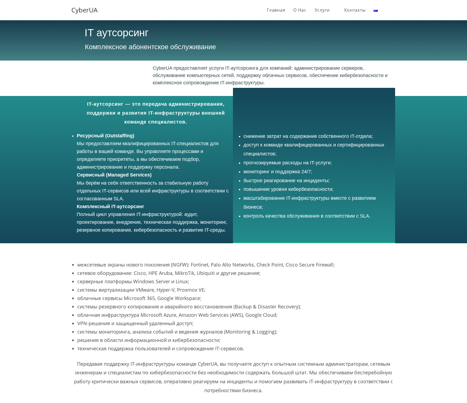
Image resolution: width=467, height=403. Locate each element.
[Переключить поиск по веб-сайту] (394, 10)
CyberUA (84, 9)
